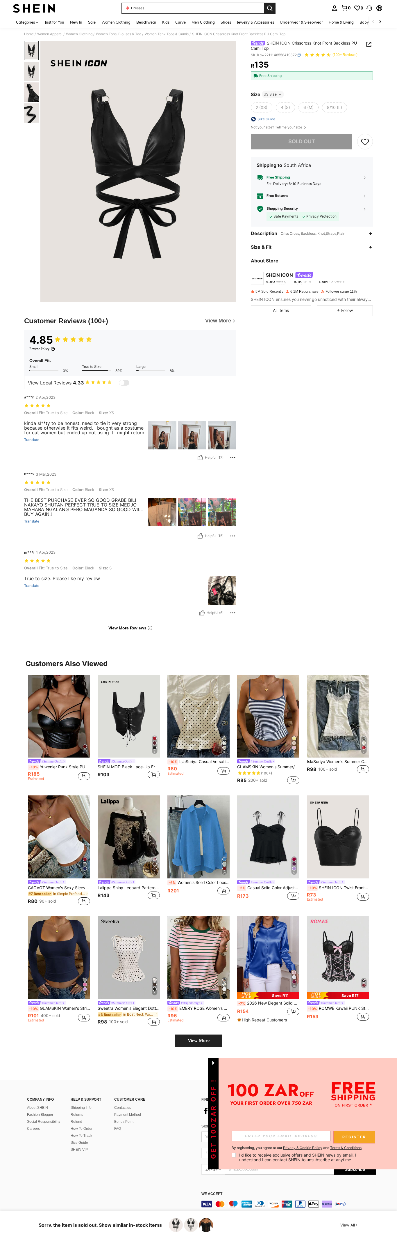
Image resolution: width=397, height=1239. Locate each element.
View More (199, 1040)
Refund (76, 1122)
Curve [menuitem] (180, 22)
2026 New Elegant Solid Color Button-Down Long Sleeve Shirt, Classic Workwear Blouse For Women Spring (268, 1003)
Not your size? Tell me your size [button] (277, 127)
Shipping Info (81, 1108)
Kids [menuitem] (165, 22)
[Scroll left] (373, 22)
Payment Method (127, 1115)
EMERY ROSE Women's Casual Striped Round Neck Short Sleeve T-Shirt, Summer (199, 1008)
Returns (77, 1115)
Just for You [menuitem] (54, 22)
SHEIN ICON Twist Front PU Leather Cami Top (338, 887)
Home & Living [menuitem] (341, 22)
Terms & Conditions (346, 1148)
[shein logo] (34, 8)
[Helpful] (200, 457)
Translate (31, 440)
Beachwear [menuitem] (146, 22)
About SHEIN (37, 1108)
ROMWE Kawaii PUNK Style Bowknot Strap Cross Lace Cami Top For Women (338, 1008)
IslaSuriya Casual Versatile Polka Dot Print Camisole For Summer (199, 761)
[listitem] (59, 731)
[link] (346, 7)
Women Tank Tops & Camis (167, 34)
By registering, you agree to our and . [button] (297, 1148)
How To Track (81, 1136)
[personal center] (334, 8)
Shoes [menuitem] (226, 22)
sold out (301, 141)
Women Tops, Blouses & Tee (118, 34)
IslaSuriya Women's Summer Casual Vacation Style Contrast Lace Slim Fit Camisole (338, 761)
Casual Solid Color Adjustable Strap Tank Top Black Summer (268, 887)
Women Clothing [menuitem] (115, 22)
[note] (268, 995)
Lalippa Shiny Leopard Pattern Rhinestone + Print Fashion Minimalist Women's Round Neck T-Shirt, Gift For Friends (129, 887)
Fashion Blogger (40, 1115)
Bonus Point (123, 1122)
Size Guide (79, 1143)
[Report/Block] (232, 457)
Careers (33, 1129)
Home (29, 34)
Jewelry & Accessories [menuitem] (255, 22)
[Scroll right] (380, 22)
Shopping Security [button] (282, 208)
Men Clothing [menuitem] (203, 22)
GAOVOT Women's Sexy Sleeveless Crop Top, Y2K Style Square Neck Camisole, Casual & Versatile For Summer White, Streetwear (59, 887)
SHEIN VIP (79, 1150)
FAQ (117, 1129)
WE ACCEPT (211, 1194)
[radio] (261, 107)
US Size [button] (270, 94)
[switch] (124, 383)
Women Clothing (79, 34)
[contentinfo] (288, 1204)
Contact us (122, 1108)
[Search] (270, 8)
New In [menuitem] (76, 22)
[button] (369, 8)
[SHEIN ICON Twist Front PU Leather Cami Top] (338, 836)
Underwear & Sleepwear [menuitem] (301, 22)
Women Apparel (49, 34)
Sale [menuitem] (92, 22)
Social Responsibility (43, 1122)
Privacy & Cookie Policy (302, 1148)
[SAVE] (365, 141)
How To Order (81, 1129)
